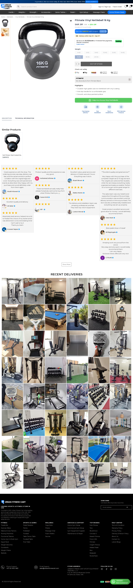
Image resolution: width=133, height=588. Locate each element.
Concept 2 (93, 533)
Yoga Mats (49, 525)
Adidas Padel (94, 547)
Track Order (117, 7)
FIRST (102, 31)
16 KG (79, 57)
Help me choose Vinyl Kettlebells (105, 100)
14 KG (123, 52)
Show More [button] (66, 264)
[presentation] (14, 50)
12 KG (114, 52)
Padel (72, 12)
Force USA (93, 539)
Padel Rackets (28, 525)
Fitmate (92, 542)
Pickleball (26, 531)
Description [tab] (7, 118)
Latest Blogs (116, 542)
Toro (91, 528)
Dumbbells (4, 547)
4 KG (79, 52)
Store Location (91, 1)
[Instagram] (103, 570)
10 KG (105, 52)
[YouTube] (115, 570)
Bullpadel (93, 553)
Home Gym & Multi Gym (9, 539)
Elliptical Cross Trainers (8, 531)
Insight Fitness (95, 545)
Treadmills (4, 525)
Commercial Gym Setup (75, 528)
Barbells (3, 553)
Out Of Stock (96, 64)
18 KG (88, 57)
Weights (21, 12)
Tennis (25, 528)
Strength (33, 12)
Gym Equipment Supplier (76, 531)
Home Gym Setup (73, 525)
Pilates (47, 528)
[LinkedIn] (111, 570)
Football (26, 533)
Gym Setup (84, 12)
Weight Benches (7, 545)
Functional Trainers (7, 536)
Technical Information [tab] (24, 118)
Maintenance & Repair (75, 533)
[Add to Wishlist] (71, 21)
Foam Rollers (49, 533)
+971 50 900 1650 (12, 568)
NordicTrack (94, 556)
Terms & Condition (118, 525)
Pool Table (26, 542)
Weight (77, 49)
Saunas (47, 536)
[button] (17, 180)
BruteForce (94, 531)
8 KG (96, 52)
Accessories (45, 12)
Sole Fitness (94, 525)
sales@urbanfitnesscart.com (49, 568)
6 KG (87, 52)
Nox (91, 550)
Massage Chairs (99, 12)
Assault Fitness (95, 536)
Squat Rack (5, 542)
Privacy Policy (116, 531)
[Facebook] (107, 570)
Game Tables (60, 12)
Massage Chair (50, 531)
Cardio (11, 12)
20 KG (96, 57)
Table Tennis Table (29, 536)
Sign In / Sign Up (104, 7)
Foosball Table (28, 539)
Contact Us (115, 539)
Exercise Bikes (6, 528)
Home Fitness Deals (116, 12)
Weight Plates (6, 550)
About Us (115, 536)
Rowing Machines (7, 533)
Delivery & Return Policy (120, 533)
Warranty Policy (117, 528)
